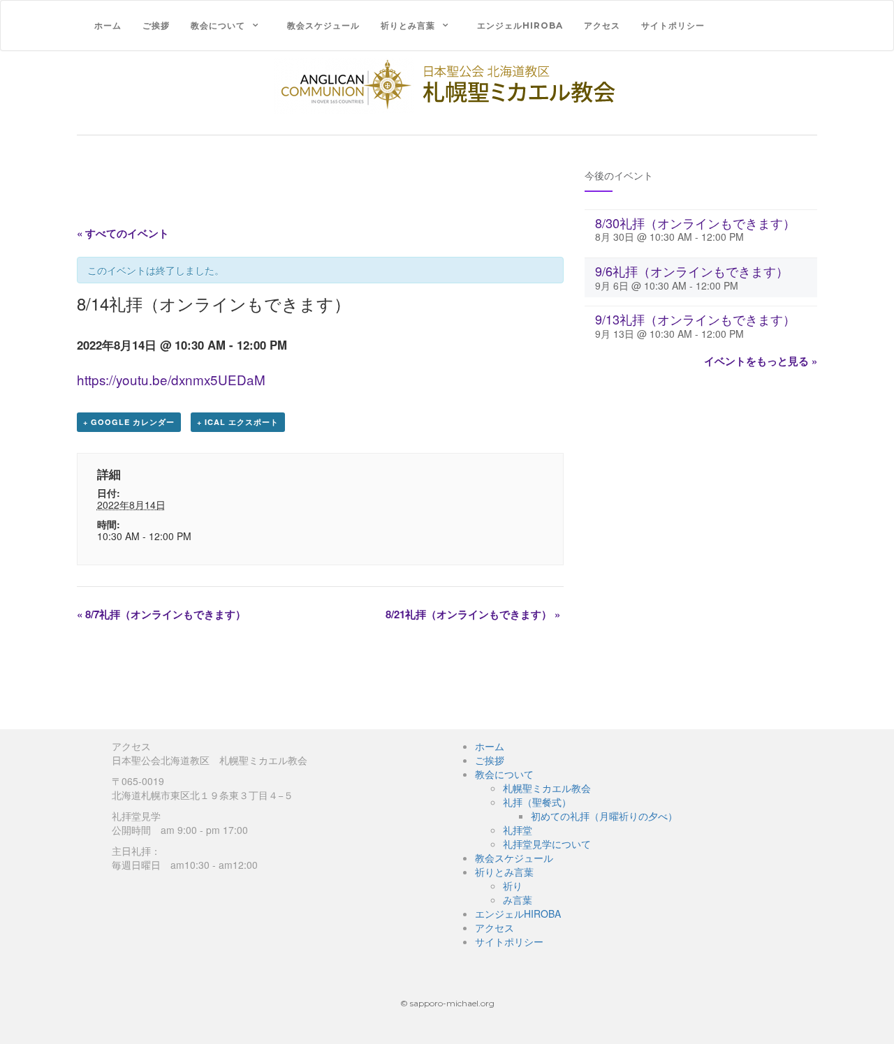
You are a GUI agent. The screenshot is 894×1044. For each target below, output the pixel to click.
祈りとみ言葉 (408, 25)
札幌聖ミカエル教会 (547, 788)
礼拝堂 (517, 830)
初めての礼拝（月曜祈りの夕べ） (604, 816)
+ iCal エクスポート (238, 422)
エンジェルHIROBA (520, 25)
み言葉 (517, 900)
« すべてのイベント (123, 233)
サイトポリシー (673, 25)
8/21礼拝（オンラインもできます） (473, 614)
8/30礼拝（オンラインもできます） (695, 223)
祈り (512, 886)
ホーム (108, 25)
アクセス (602, 25)
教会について (218, 25)
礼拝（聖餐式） (537, 802)
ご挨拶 (156, 25)
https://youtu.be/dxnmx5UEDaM (171, 379)
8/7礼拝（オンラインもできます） (161, 614)
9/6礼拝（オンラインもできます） (692, 271)
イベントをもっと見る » (760, 360)
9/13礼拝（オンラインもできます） (695, 319)
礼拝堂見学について (547, 844)
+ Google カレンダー (129, 422)
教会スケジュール (323, 25)
